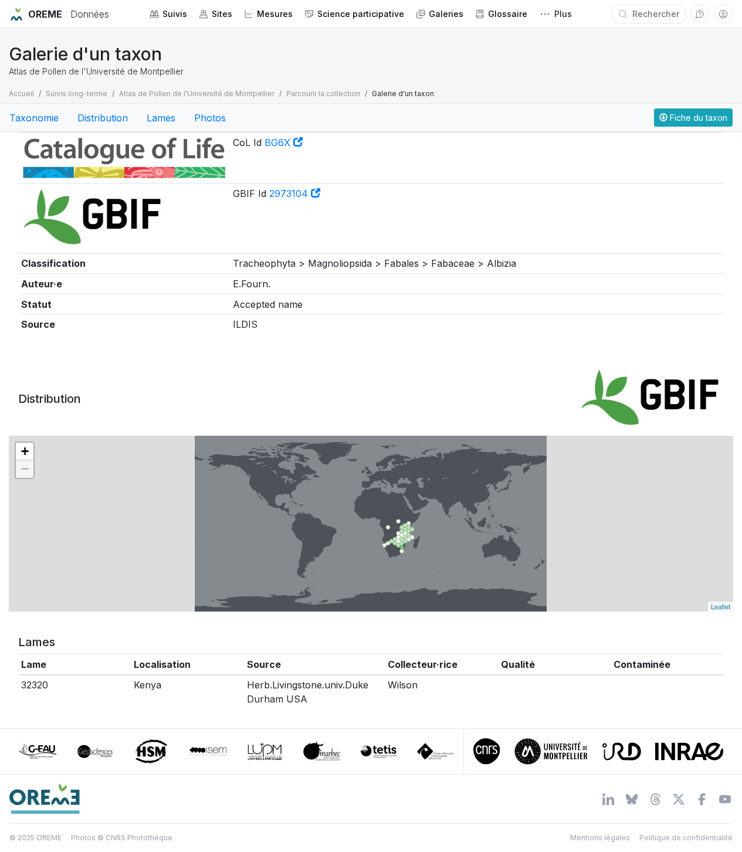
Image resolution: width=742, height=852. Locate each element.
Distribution (102, 118)
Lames (161, 118)
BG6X (279, 142)
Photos (210, 118)
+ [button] (25, 451)
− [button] (25, 468)
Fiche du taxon (697, 118)
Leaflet (720, 606)
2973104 (290, 193)
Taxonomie (34, 118)
